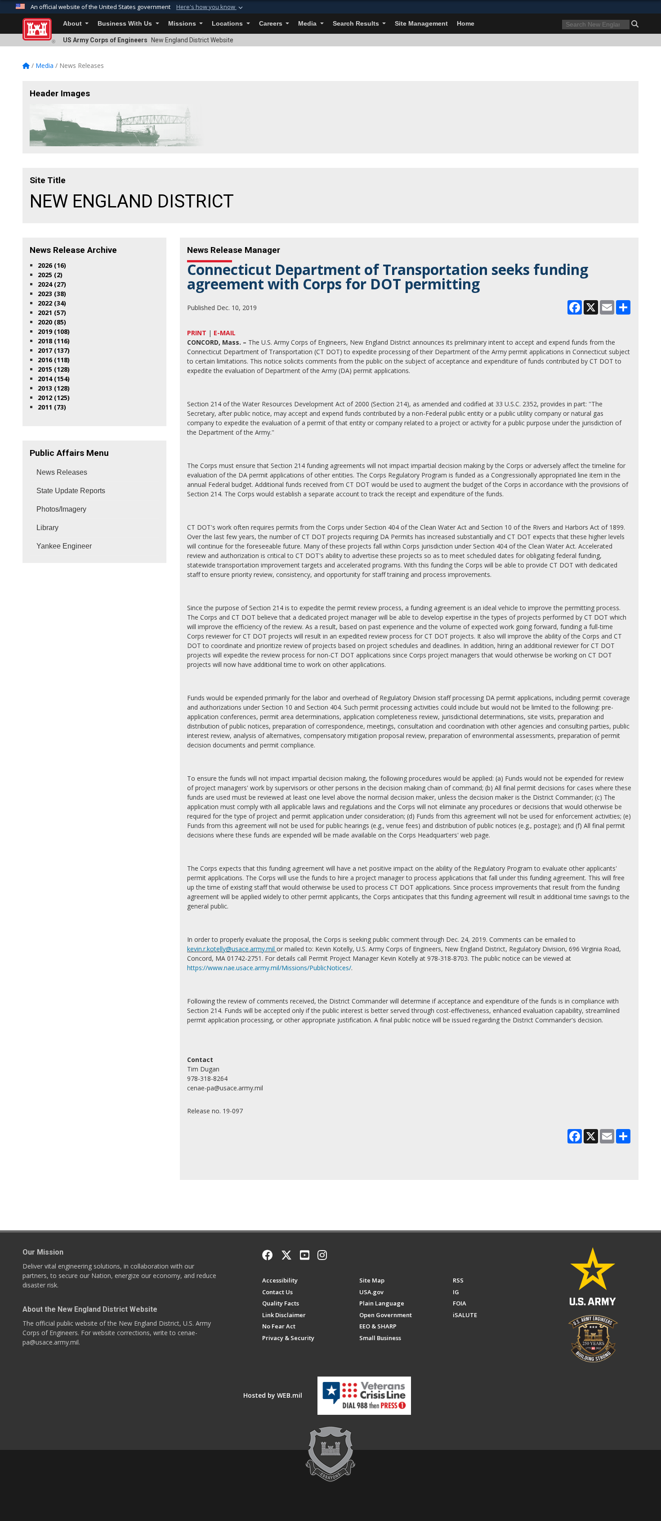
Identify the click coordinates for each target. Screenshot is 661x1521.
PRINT (196, 332)
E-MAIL (225, 332)
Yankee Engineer (64, 546)
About (73, 23)
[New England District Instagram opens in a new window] (322, 1255)
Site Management (421, 23)
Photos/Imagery (61, 509)
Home (465, 23)
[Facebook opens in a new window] (267, 1255)
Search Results (357, 23)
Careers (271, 23)
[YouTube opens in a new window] (304, 1255)
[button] (210, 7)
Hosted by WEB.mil (272, 1395)
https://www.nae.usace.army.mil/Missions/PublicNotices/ (269, 967)
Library (47, 527)
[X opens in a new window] (286, 1255)
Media (308, 23)
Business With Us (126, 23)
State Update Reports (70, 491)
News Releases (61, 472)
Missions (183, 23)
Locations (228, 23)
